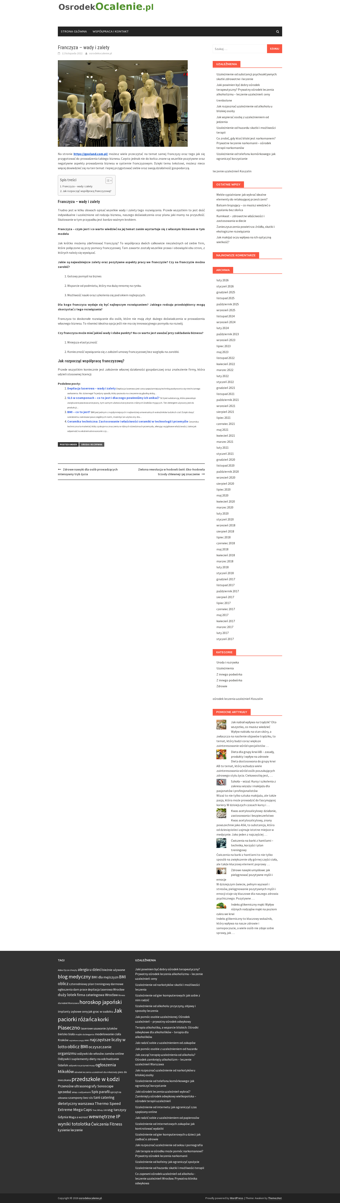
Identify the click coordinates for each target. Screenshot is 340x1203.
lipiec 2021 (223, 418)
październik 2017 (227, 591)
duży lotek (67, 994)
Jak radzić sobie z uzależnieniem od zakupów (165, 1043)
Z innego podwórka (229, 674)
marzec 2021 (224, 442)
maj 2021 (222, 430)
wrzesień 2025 (225, 310)
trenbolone (224, 100)
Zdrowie (221, 686)
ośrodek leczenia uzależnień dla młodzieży (95, 1072)
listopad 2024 (225, 316)
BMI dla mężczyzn (104, 977)
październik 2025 (227, 304)
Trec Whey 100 (99, 1110)
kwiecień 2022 (225, 364)
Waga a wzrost (78, 1117)
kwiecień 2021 (225, 435)
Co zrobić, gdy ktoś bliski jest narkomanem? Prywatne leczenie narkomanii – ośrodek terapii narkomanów (246, 143)
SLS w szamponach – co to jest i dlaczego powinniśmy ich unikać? (113, 398)
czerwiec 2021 (225, 424)
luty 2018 (222, 567)
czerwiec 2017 (225, 609)
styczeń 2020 (225, 519)
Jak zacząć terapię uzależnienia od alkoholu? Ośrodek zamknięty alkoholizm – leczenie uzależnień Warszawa (165, 1059)
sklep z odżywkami (81, 1092)
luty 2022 (222, 376)
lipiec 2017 (223, 603)
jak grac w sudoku (101, 1011)
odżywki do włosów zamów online (100, 1054)
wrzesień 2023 (225, 340)
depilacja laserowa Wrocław (106, 989)
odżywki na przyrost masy (82, 1065)
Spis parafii (100, 1091)
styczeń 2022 (225, 382)
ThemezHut (275, 1198)
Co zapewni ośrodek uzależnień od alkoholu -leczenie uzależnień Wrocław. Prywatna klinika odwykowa (166, 1178)
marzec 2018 (224, 561)
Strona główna (74, 31)
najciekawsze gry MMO (79, 1040)
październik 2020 (227, 471)
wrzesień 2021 (225, 406)
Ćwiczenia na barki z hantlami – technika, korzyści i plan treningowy (252, 845)
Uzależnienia (225, 668)
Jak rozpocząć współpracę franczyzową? (87, 191)
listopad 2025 (225, 298)
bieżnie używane (113, 970)
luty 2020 (222, 513)
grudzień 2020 (225, 459)
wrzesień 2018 (225, 525)
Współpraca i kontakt (111, 31)
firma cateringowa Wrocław (97, 995)
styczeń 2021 (225, 454)
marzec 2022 (224, 370)
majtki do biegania (84, 1034)
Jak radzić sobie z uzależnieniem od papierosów (167, 1118)
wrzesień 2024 (225, 322)
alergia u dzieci (90, 969)
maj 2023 (222, 352)
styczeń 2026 (225, 286)
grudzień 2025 (225, 292)
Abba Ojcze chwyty (67, 970)
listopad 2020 (225, 465)
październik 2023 (227, 334)
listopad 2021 (225, 394)
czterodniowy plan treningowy (89, 984)
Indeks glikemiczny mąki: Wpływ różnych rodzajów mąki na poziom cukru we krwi (246, 909)
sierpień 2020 (225, 483)
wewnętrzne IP (104, 1116)
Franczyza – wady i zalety (77, 186)
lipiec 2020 (223, 489)
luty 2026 (222, 280)
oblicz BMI (77, 1046)
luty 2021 (222, 447)
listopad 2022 (225, 358)
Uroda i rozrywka (91, 444)
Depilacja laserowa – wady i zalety (91, 388)
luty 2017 (222, 633)
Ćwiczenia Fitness (106, 1124)
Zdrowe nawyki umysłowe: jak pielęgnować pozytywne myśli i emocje (244, 874)
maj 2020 (222, 495)
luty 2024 (222, 328)
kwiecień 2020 (225, 501)
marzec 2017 (224, 627)
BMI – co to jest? (78, 412)
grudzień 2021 (225, 388)
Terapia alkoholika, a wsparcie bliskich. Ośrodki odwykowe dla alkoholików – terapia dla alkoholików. (166, 1032)
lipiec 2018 (223, 537)
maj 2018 (222, 549)
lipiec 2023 (223, 346)
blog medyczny (74, 976)
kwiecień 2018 (225, 555)
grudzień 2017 (225, 579)
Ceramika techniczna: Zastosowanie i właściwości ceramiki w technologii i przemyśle (127, 421)
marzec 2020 (224, 507)
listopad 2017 (225, 585)
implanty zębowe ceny (73, 1011)
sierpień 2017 (225, 597)
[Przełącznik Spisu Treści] (107, 180)
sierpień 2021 (225, 412)
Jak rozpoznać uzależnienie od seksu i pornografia (169, 1145)
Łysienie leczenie (70, 1130)
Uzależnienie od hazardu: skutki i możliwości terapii (169, 1168)
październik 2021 (227, 400)
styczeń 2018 (225, 573)
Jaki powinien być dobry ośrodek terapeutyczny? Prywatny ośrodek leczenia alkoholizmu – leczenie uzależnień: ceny (245, 89)
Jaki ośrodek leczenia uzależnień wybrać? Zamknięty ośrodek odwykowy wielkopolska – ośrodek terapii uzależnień (165, 1096)
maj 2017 (222, 615)
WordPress (236, 1198)
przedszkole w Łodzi (96, 1079)
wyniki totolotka (74, 1124)
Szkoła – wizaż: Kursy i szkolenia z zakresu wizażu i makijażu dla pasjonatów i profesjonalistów (246, 786)
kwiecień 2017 (225, 621)
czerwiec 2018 (225, 543)
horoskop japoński (100, 1002)
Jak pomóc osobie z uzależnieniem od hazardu (166, 1049)
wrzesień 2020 (225, 477)
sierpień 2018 (225, 531)
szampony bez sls (80, 1098)
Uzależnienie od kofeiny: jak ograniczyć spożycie (167, 1162)
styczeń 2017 (225, 639)
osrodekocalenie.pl (100, 53)
